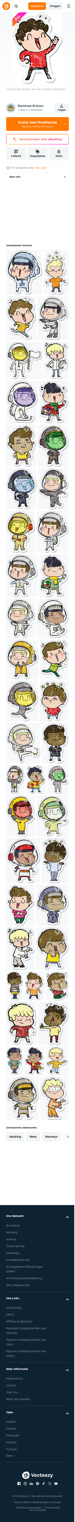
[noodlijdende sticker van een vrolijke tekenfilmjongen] (18, 318)
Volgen (62, 110)
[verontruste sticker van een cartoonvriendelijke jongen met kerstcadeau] (20, 753)
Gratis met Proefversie (37, 124)
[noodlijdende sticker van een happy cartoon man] (52, 492)
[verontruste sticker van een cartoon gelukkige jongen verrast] (20, 492)
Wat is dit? (41, 167)
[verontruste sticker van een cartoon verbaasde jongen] (20, 962)
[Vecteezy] (6, 6)
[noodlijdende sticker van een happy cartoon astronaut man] (22, 920)
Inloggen (55, 6)
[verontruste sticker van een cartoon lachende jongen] (18, 445)
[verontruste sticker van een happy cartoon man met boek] (46, 1498)
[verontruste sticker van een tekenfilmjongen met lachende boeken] (48, 1378)
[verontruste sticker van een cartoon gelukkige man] (47, 318)
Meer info (14, 176)
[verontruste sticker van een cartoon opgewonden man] (20, 878)
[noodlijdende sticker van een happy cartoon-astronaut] (24, 272)
